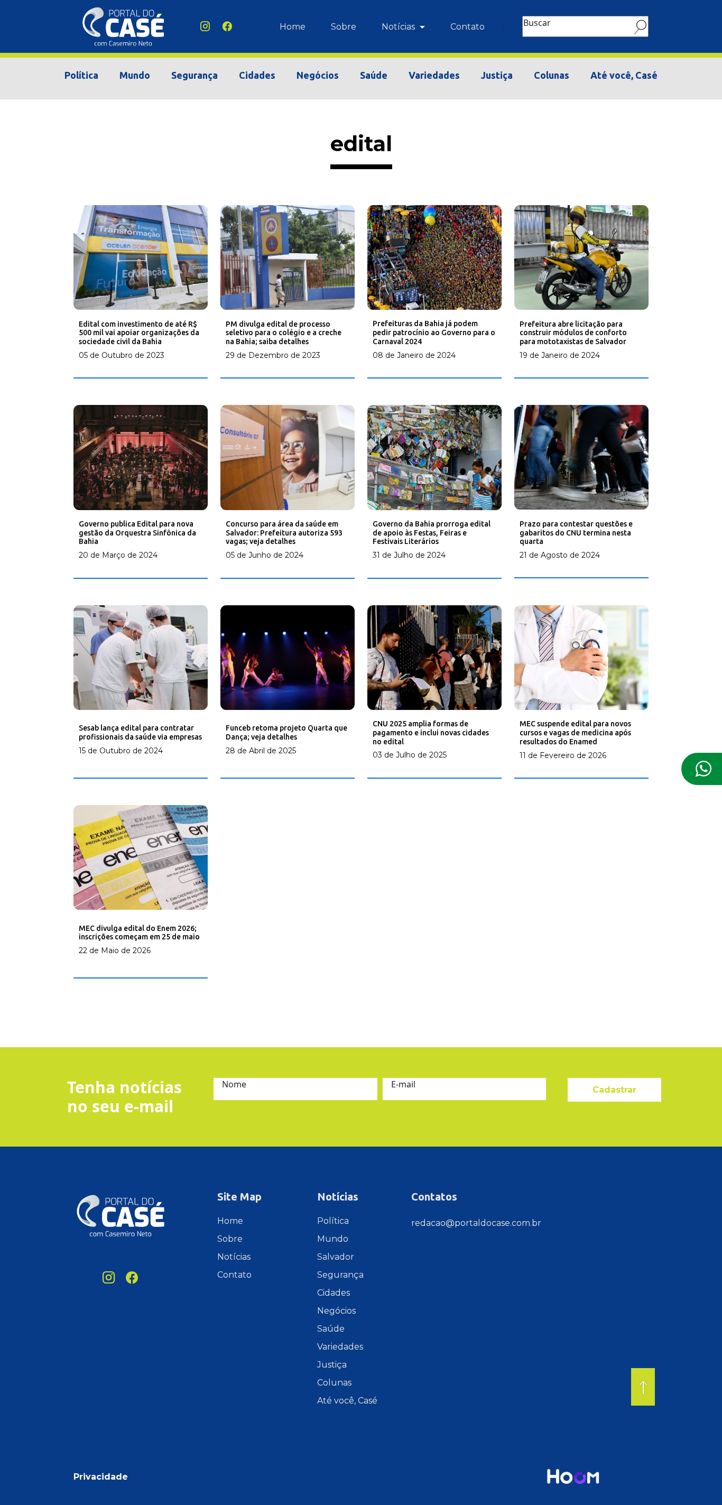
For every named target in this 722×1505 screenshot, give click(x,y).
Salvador (335, 1257)
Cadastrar (614, 1090)
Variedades (434, 75)
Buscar (537, 23)
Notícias (399, 27)
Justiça (497, 75)
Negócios (318, 75)
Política (81, 75)
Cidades (257, 75)
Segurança (194, 75)
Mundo (134, 75)
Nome (234, 1084)
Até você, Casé (624, 75)
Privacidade (100, 1477)
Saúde (373, 75)
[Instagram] (205, 26)
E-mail (403, 1084)
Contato (467, 27)
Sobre (343, 27)
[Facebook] (227, 26)
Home (293, 27)
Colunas (551, 75)
